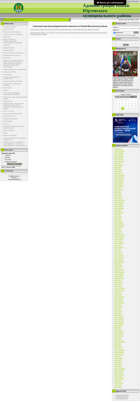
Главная (7, 20)
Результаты (6, 165)
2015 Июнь (118, 216)
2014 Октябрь (119, 202)
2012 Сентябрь (119, 151)
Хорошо (7, 157)
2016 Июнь (118, 231)
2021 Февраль (119, 303)
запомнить (119, 32)
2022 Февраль (119, 323)
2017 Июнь (118, 251)
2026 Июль (118, 387)
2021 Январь (118, 301)
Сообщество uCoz (122, 397)
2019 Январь (118, 276)
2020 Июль (118, 294)
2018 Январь (118, 259)
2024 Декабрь (119, 352)
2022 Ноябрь (118, 333)
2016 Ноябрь (118, 239)
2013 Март (118, 163)
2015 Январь (118, 206)
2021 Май (117, 309)
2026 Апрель (118, 383)
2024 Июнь (118, 346)
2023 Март (118, 338)
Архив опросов (16, 165)
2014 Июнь (118, 194)
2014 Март (118, 188)
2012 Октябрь (119, 153)
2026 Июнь (118, 385)
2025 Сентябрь (119, 368)
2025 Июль (118, 364)
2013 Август (118, 173)
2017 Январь (118, 241)
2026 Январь (118, 377)
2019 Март (118, 280)
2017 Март (118, 245)
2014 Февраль (119, 186)
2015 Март (118, 210)
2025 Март (118, 356)
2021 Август (118, 315)
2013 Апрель (118, 165)
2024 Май (117, 344)
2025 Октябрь (119, 370)
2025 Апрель (118, 358)
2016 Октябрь (119, 237)
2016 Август (118, 233)
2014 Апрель (118, 190)
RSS (137, 20)
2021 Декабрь (119, 321)
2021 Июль (118, 313)
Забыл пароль (121, 35)
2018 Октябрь (119, 272)
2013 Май (117, 167)
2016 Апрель (118, 227)
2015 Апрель (118, 212)
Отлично (8, 155)
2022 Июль (118, 329)
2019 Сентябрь (119, 288)
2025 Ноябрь (118, 372)
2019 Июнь (118, 284)
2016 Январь (118, 223)
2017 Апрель (118, 247)
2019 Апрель (118, 282)
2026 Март (118, 381)
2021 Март (118, 305)
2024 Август (118, 348)
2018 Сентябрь (119, 270)
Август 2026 (126, 94)
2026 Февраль (119, 379)
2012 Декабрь (119, 157)
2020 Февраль (119, 290)
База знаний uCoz (122, 398)
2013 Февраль (119, 161)
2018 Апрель (118, 266)
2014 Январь (118, 184)
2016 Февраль (119, 225)
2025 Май (117, 360)
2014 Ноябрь (118, 204)
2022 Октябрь (119, 331)
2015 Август (118, 220)
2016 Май (117, 229)
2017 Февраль (119, 243)
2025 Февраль (119, 354)
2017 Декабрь (119, 257)
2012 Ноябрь (118, 155)
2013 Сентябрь (119, 175)
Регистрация (15, 20)
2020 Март (118, 292)
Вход (22, 20)
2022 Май (117, 327)
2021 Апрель (118, 307)
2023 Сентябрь (119, 342)
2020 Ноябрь (118, 299)
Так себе (8, 159)
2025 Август (118, 366)
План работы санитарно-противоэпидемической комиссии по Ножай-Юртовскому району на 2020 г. (65, 29)
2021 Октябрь (119, 317)
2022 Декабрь (119, 335)
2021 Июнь (118, 311)
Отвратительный (11, 161)
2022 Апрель (118, 325)
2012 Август (118, 149)
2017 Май (117, 249)
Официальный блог (122, 395)
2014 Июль (118, 196)
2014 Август (118, 198)
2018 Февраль (119, 262)
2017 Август (118, 253)
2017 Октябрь (119, 255)
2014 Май (117, 192)
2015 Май (117, 214)
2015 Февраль (119, 208)
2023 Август (118, 340)
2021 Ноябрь (118, 319)
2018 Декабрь (119, 274)
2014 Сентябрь (119, 200)
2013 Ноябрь (118, 179)
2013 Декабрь (119, 181)
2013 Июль (118, 171)
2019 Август (118, 286)
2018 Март (118, 264)
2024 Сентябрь (119, 350)
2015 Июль (118, 218)
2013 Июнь (118, 169)
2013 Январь (118, 159)
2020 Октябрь (119, 296)
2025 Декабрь (119, 374)
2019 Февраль (119, 278)
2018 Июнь (118, 268)
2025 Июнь (118, 362)
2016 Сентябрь (119, 235)
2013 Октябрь (119, 177)
